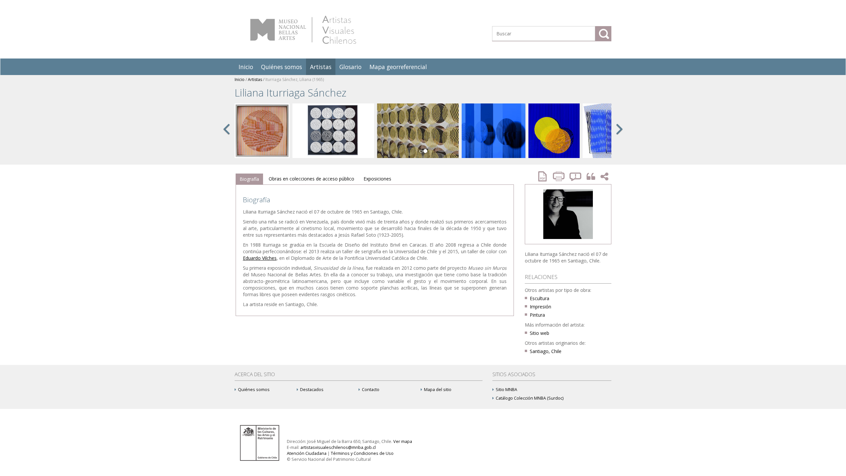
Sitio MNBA (506, 389)
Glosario (350, 67)
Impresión (540, 306)
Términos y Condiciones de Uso (362, 453)
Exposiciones (377, 179)
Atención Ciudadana (307, 453)
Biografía (249, 179)
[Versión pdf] (544, 176)
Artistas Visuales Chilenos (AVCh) (303, 30)
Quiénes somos (281, 67)
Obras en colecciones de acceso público (311, 179)
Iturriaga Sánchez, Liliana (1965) (294, 79)
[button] (226, 136)
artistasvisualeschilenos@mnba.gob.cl (338, 447)
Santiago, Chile (545, 351)
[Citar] (589, 177)
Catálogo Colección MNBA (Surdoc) (529, 398)
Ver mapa (402, 441)
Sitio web (539, 333)
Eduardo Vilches (260, 258)
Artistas (320, 67)
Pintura (537, 315)
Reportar (575, 176)
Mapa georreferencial (398, 67)
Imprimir (559, 176)
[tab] (249, 179)
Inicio (246, 67)
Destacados (312, 389)
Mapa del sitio (437, 389)
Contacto (370, 389)
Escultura (539, 298)
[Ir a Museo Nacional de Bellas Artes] (261, 442)
